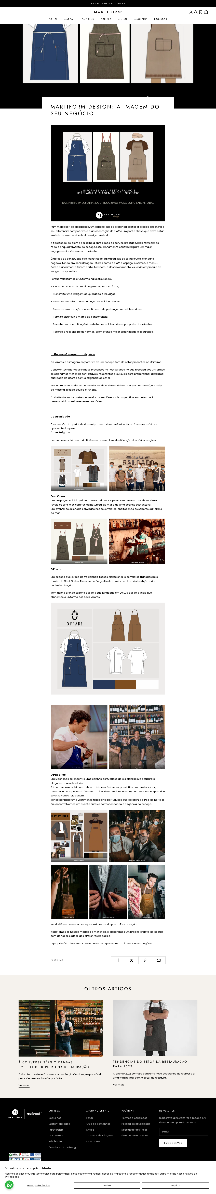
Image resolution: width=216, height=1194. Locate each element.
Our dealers (56, 1135)
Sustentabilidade (59, 1124)
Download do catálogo (63, 1147)
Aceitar (107, 1185)
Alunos (123, 19)
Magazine (140, 19)
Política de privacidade (136, 1124)
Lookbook (160, 19)
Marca (68, 19)
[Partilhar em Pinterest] (145, 960)
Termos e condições (134, 1118)
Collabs (106, 19)
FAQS (89, 1118)
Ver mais (24, 1085)
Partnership (56, 1129)
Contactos (93, 1141)
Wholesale (55, 1141)
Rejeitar (175, 1185)
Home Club (87, 19)
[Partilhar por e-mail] (158, 960)
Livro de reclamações (135, 1135)
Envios (90, 1129)
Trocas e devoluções (99, 1135)
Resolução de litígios (134, 1129)
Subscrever (173, 1143)
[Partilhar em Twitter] (131, 960)
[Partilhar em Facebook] (118, 960)
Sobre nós (55, 1118)
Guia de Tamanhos (98, 1124)
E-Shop (53, 19)
